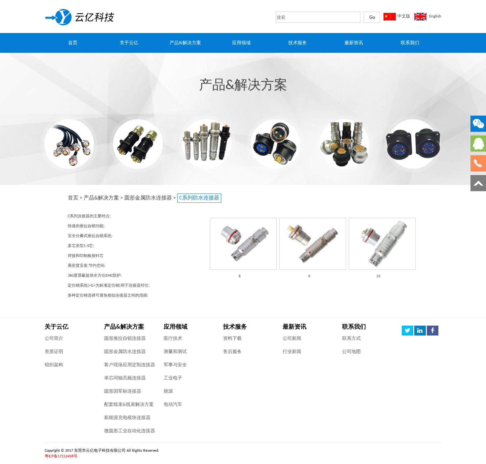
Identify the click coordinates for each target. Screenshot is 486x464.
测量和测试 (175, 351)
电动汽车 (173, 404)
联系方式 (351, 338)
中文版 (403, 16)
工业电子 (173, 378)
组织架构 (54, 365)
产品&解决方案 (101, 198)
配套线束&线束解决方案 (129, 404)
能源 (168, 391)
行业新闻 (292, 351)
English (435, 16)
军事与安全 (175, 365)
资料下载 (232, 338)
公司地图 (351, 351)
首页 (73, 198)
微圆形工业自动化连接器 (129, 431)
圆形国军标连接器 (122, 391)
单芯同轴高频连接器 (125, 378)
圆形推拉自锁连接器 (125, 338)
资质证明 (54, 351)
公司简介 (54, 338)
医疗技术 (173, 338)
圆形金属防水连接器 (148, 198)
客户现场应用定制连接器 (129, 365)
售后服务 (232, 351)
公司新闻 (292, 338)
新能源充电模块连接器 (127, 417)
